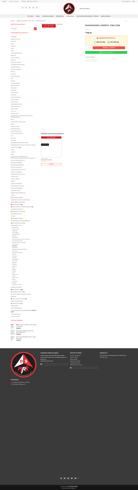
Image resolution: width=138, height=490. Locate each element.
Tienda (38, 16)
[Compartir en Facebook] (86, 60)
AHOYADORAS (15, 237)
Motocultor (13, 80)
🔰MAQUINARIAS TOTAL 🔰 (25, 21)
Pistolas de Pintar (15, 277)
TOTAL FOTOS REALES (15, 314)
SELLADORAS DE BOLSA (16, 131)
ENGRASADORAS (15, 259)
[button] (126, 1)
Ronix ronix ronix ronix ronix (16, 167)
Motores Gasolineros (15, 99)
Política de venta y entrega (76, 364)
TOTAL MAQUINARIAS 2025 (16, 53)
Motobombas (13, 60)
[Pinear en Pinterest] (94, 60)
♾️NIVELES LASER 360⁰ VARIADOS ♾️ (19, 298)
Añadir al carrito (109, 47)
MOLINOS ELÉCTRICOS (15, 190)
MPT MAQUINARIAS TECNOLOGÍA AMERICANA (20, 220)
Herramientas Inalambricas (16, 69)
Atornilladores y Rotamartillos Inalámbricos (19, 249)
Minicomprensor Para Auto (16, 284)
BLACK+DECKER (14, 92)
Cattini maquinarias (14, 101)
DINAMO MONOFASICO (15, 128)
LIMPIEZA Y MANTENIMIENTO (17, 301)
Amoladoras (14, 269)
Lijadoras (13, 272)
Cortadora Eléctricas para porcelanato (18, 121)
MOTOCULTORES (15, 229)
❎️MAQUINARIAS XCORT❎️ (16, 218)
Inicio (31, 16)
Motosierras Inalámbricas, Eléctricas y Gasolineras (21, 239)
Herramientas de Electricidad (17, 240)
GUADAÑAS (14, 257)
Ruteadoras (14, 282)
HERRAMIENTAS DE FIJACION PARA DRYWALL (20, 199)
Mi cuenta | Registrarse (75, 355)
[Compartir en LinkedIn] (97, 60)
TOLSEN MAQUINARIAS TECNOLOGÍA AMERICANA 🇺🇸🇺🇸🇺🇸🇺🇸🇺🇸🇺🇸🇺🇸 (23, 311)
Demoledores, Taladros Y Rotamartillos (19, 242)
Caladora (13, 276)
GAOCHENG (13, 138)
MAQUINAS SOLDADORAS (16, 287)
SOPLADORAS (15, 247)
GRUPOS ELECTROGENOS (16, 183)
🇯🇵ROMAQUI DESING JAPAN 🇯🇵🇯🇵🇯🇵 (18, 169)
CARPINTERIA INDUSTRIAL (16, 104)
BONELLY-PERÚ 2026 (15, 85)
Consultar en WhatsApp (107, 52)
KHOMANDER (13, 36)
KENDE (12, 154)
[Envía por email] (91, 60)
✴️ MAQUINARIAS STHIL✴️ (16, 213)
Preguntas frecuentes (75, 362)
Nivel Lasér (14, 254)
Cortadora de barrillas (15, 126)
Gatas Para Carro (15, 274)
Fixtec (12, 135)
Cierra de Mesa (15, 281)
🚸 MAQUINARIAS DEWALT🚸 (17, 209)
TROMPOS (13, 181)
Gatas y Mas (13, 74)
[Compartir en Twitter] (89, 60)
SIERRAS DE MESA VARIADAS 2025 (18, 192)
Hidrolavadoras (105, 16)
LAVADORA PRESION (16, 234)
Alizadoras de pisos (14, 176)
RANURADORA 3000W (46, 159)
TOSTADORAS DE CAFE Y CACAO (18, 174)
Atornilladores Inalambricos (16, 62)
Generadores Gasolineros (16, 97)
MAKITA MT (13, 216)
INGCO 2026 (13, 41)
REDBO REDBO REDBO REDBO (17, 165)
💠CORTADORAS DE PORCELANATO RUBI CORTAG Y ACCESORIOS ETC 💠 (22, 116)
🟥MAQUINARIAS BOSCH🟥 (16, 204)
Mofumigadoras (14, 87)
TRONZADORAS (60, 16)
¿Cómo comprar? (74, 357)
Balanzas (12, 124)
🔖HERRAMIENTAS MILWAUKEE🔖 (18, 202)
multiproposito (13, 296)
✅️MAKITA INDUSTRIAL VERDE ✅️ (18, 223)
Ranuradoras (70, 16)
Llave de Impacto (15, 244)
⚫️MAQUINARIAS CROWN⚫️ (17, 289)
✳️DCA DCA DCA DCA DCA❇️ (17, 133)
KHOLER (12, 195)
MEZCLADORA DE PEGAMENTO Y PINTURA (88, 16)
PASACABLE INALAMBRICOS (17, 188)
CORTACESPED (15, 232)
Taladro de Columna (15, 113)
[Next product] (126, 21)
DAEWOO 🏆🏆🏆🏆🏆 (15, 39)
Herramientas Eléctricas (15, 67)
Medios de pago (73, 359)
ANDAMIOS (13, 46)
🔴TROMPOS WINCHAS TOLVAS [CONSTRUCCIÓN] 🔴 (22, 206)
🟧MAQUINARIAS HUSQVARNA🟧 (18, 211)
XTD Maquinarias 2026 (15, 316)
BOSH (12, 78)
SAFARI (12, 48)
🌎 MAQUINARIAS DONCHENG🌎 (18, 291)
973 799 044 (114, 42)
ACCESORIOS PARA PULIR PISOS (18, 64)
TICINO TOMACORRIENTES (16, 308)
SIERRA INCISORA (14, 305)
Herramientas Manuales (15, 76)
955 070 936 (100, 42)
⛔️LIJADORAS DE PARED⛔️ (16, 303)
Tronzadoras (14, 264)
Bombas (12, 119)
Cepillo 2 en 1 (13, 111)
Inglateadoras (14, 262)
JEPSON (12, 149)
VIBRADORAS (14, 230)
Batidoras (13, 279)
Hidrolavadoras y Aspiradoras (17, 252)
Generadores (13, 140)
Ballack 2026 (13, 55)
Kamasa (12, 43)
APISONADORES (15, 227)
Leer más (51, 164)
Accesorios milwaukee (15, 57)
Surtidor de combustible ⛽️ (16, 172)
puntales (12, 50)
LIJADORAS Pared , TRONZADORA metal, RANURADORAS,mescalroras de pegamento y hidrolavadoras (23, 157)
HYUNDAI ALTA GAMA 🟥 (16, 147)
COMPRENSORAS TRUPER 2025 (17, 186)
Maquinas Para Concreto (16, 106)
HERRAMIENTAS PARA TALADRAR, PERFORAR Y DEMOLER (23, 145)
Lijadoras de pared (47, 16)
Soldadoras (14, 271)
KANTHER (13, 152)
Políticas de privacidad (75, 361)
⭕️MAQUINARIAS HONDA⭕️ (16, 197)
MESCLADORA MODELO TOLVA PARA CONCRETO (21, 294)
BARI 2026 (13, 71)
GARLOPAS (14, 235)
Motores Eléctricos (14, 108)
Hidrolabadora (13, 90)
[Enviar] (135, 8)
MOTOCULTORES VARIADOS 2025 (18, 160)
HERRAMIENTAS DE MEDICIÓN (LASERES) (19, 142)
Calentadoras (13, 94)
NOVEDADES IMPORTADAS (16, 162)
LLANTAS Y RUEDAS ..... (16, 179)
